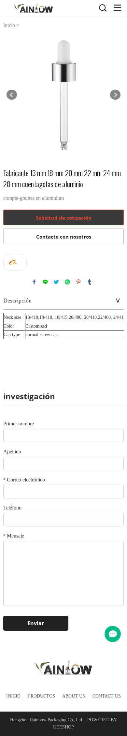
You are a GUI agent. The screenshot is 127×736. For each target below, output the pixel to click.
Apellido (12, 451)
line (45, 282)
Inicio (9, 25)
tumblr (89, 282)
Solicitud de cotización (64, 217)
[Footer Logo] (63, 668)
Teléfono (12, 507)
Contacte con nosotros (63, 236)
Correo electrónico (24, 479)
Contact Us (106, 696)
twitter (56, 282)
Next (115, 95)
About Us (73, 696)
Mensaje (13, 535)
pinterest (78, 282)
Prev (12, 95)
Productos (41, 696)
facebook (34, 282)
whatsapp (67, 282)
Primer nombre (18, 423)
